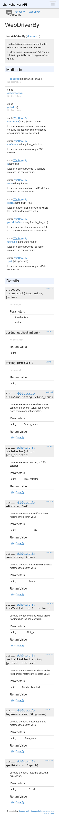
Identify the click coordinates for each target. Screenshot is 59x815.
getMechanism (15, 93)
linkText (11, 202)
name (10, 183)
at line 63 (49, 446)
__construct (13, 78)
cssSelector (13, 144)
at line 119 (49, 709)
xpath (10, 261)
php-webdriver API (15, 4)
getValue (11, 107)
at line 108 (49, 654)
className (13, 121)
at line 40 (49, 361)
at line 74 (49, 501)
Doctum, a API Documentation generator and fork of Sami (36, 812)
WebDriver (34, 11)
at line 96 (49, 603)
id (8, 163)
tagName (12, 241)
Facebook (20, 11)
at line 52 (49, 392)
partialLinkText (14, 222)
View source (33, 36)
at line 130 (49, 760)
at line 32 (49, 331)
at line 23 (49, 288)
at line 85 (49, 552)
